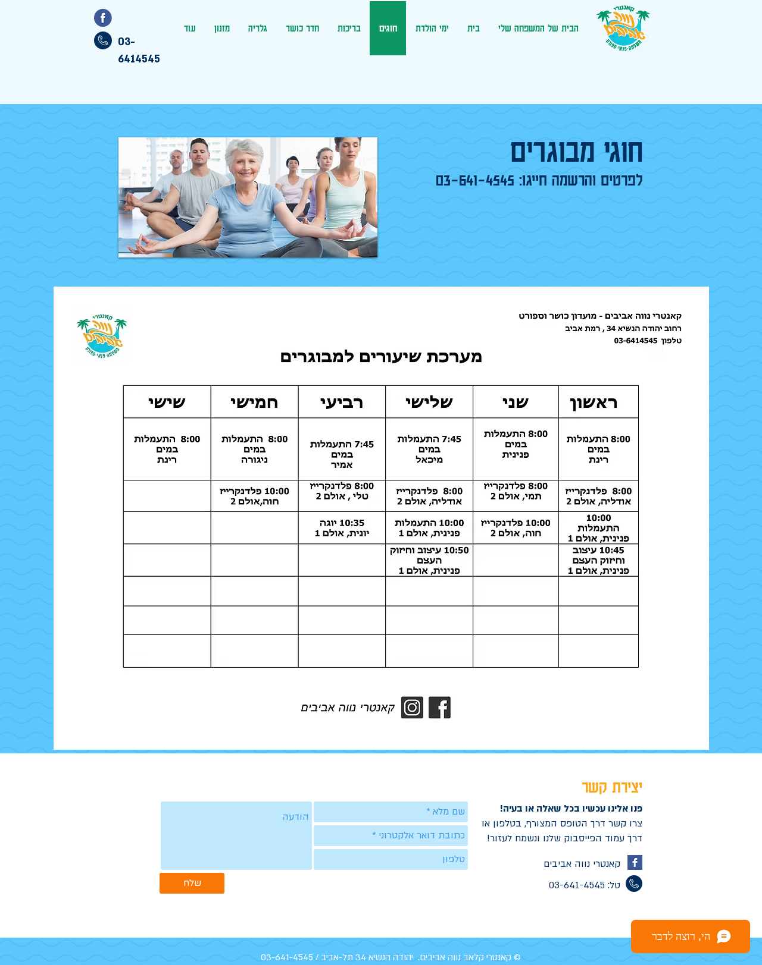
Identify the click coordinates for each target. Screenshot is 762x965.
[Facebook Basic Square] (634, 862)
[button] (247, 197)
